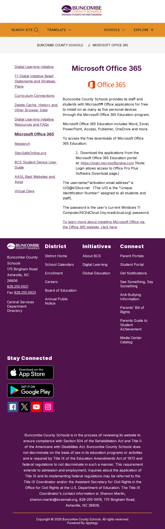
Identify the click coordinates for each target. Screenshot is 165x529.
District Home (56, 256)
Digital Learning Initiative (34, 67)
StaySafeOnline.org (30, 153)
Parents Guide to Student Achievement (133, 324)
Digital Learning (94, 264)
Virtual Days (24, 191)
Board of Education (60, 290)
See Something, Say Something (136, 284)
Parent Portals (132, 256)
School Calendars (59, 264)
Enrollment (54, 273)
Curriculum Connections (34, 95)
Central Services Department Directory (20, 306)
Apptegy (92, 523)
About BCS (91, 256)
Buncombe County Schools (60, 45)
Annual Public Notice (56, 301)
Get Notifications (133, 273)
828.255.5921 (17, 286)
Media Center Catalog (131, 340)
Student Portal (132, 264)
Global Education (96, 273)
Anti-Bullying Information (130, 297)
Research (22, 144)
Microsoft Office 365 (110, 45)
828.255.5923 (25, 292)
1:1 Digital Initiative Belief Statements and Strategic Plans (36, 81)
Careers (51, 282)
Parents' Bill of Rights (132, 309)
